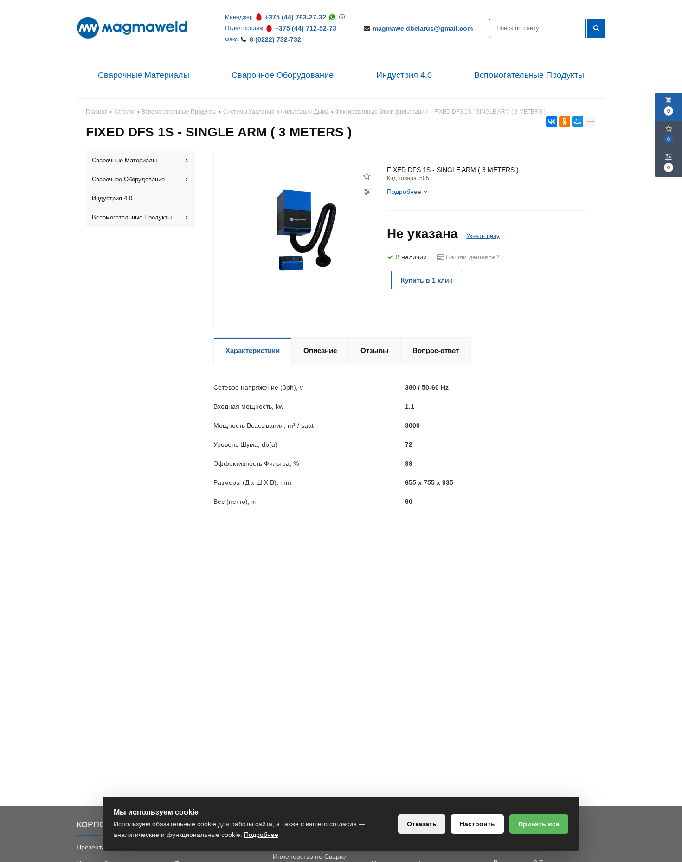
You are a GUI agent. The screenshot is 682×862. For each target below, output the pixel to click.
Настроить (477, 824)
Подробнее (261, 834)
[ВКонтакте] (551, 121)
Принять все (539, 824)
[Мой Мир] (577, 121)
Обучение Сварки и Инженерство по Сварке (309, 851)
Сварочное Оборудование (283, 75)
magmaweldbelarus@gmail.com (423, 28)
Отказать (422, 824)
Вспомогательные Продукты (529, 75)
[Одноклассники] (564, 121)
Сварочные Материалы (143, 75)
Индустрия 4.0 (404, 75)
